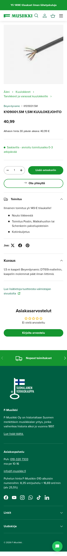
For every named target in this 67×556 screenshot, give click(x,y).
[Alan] (57, 546)
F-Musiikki (17, 542)
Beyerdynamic (12, 106)
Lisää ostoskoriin (46, 170)
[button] (53, 16)
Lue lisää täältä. (14, 434)
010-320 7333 (19, 459)
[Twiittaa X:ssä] (12, 245)
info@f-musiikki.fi (15, 471)
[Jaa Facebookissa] (20, 245)
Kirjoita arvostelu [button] (33, 333)
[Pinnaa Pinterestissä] (27, 245)
